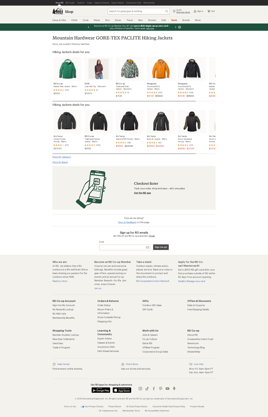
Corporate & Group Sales (155, 351)
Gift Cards (147, 309)
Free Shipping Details (198, 309)
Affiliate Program (151, 347)
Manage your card (196, 281)
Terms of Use (70, 406)
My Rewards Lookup (62, 309)
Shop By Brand (60, 162)
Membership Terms (131, 410)
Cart (213, 11)
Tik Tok (147, 388)
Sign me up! (161, 247)
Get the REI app (142, 193)
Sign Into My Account (63, 305)
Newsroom (193, 343)
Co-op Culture (149, 339)
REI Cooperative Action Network (152, 281)
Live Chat (198, 364)
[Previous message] (88, 27)
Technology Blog (196, 347)
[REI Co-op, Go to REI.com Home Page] (57, 11)
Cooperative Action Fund (200, 339)
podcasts (174, 388)
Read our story (59, 281)
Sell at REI (147, 343)
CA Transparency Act (108, 410)
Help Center (63, 364)
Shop (69, 12)
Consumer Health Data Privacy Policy (168, 406)
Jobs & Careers (150, 334)
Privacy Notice (114, 406)
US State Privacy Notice (136, 406)
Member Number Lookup (65, 334)
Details (152, 236)
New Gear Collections (63, 339)
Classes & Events (106, 342)
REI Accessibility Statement (157, 410)
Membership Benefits (63, 317)
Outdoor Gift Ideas (152, 305)
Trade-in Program (61, 347)
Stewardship (193, 351)
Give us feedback (127, 222)
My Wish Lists (59, 313)
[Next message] (175, 27)
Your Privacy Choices (93, 406)
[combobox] (139, 11)
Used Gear (57, 343)
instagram (140, 388)
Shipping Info (104, 321)
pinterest (160, 388)
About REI (192, 334)
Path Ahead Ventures (108, 351)
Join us (97, 288)
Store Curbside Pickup (109, 317)
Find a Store (132, 364)
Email (101, 242)
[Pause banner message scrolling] (179, 27)
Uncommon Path (106, 347)
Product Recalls (197, 406)
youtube (167, 388)
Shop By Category (61, 157)
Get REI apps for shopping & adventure (111, 384)
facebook (154, 388)
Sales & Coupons (196, 305)
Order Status (104, 305)
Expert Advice (104, 338)
